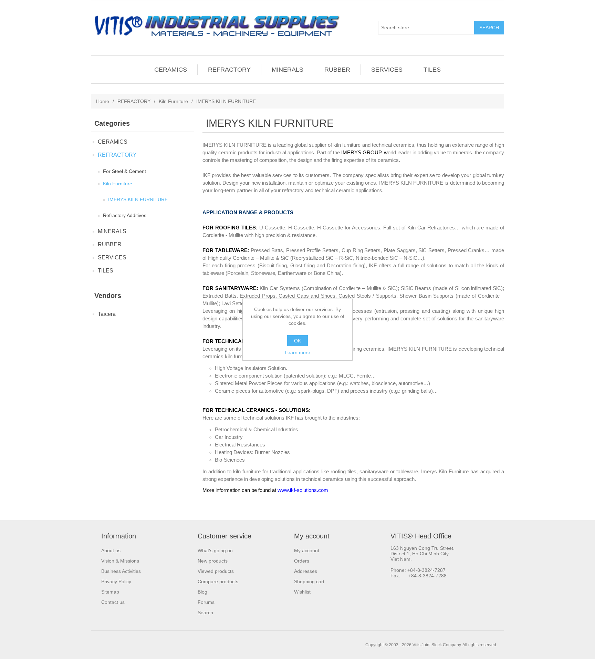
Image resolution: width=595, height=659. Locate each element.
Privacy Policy (116, 581)
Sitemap (110, 592)
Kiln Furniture (173, 101)
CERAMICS (170, 69)
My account (306, 550)
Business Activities (121, 571)
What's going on (215, 550)
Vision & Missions (120, 561)
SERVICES (387, 69)
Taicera (107, 314)
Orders (301, 561)
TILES (432, 69)
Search (205, 612)
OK (297, 340)
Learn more (297, 352)
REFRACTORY (229, 69)
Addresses (305, 571)
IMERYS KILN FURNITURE (138, 199)
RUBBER (337, 69)
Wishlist (302, 592)
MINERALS (287, 69)
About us (111, 550)
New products (213, 561)
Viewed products (216, 571)
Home (102, 101)
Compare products (218, 581)
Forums (206, 602)
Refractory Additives (124, 215)
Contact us (113, 602)
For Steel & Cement (124, 171)
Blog (202, 592)
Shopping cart (309, 581)
